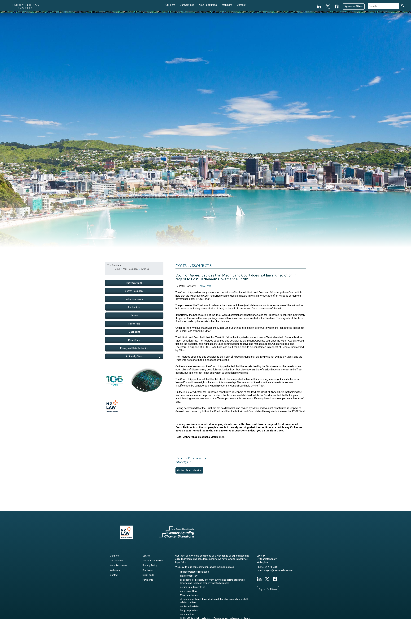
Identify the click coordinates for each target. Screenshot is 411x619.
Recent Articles (134, 282)
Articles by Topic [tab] (134, 356)
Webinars (227, 4)
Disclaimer (148, 570)
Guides (134, 315)
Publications (134, 307)
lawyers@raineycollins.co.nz (278, 570)
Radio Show (134, 340)
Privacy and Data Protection (134, 348)
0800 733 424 (184, 462)
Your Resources (208, 4)
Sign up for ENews (353, 6)
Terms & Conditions (153, 560)
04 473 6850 (271, 567)
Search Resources (134, 291)
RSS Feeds (148, 575)
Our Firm (170, 4)
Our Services (187, 4)
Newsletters (134, 323)
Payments (148, 580)
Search (146, 555)
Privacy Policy (150, 565)
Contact (241, 4)
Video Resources (134, 299)
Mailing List (134, 332)
